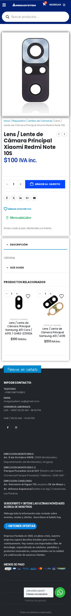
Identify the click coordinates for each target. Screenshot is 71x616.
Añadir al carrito (47, 184)
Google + (27, 198)
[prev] (59, 134)
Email (34, 198)
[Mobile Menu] (5, 5)
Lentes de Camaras (40, 121)
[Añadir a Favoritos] (28, 296)
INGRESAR (55, 4)
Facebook (7, 198)
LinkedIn (21, 198)
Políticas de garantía (35, 600)
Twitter (14, 198)
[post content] (19, 302)
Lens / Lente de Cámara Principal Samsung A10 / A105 (52, 332)
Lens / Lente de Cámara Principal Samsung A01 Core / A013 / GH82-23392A (18, 328)
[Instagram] (16, 427)
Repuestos (19, 121)
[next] (64, 134)
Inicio (7, 121)
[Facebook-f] (7, 427)
